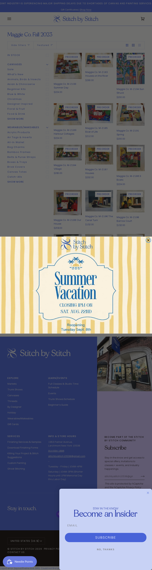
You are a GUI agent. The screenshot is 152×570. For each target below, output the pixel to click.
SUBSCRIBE (105, 537)
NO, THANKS (106, 549)
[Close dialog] (148, 240)
